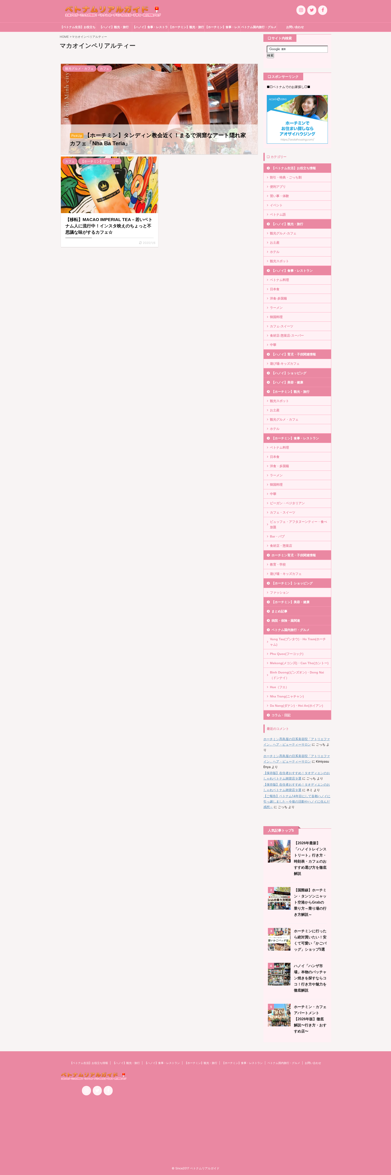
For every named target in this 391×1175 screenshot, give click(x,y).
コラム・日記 (281, 715)
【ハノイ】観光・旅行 (114, 27)
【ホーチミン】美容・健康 (291, 602)
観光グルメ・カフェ (284, 419)
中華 (273, 345)
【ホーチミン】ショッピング (292, 583)
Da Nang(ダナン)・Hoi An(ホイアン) (296, 705)
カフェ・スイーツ (282, 512)
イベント (276, 205)
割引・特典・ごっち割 (286, 177)
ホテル (274, 252)
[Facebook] (322, 10)
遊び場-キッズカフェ (285, 363)
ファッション (279, 592)
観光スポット (279, 261)
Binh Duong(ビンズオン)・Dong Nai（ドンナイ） (297, 675)
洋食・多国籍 (279, 466)
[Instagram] (300, 10)
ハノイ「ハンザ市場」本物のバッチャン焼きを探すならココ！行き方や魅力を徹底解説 (310, 978)
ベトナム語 (278, 214)
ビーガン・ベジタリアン (287, 503)
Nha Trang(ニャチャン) (287, 696)
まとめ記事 (279, 611)
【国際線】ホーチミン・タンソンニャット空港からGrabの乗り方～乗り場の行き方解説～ (310, 902)
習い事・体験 (279, 196)
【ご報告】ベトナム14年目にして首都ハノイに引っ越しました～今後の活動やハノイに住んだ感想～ (296, 801)
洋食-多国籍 (278, 298)
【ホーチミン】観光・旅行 (186, 27)
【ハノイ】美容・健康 (287, 382)
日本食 (274, 289)
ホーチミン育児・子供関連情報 (294, 555)
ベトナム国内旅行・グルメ (259, 27)
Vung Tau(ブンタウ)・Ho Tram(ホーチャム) (298, 641)
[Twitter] (311, 10)
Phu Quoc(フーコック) (286, 654)
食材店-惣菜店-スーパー (287, 335)
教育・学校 (278, 564)
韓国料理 (276, 317)
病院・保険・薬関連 (286, 620)
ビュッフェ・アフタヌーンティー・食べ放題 (298, 524)
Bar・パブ (277, 536)
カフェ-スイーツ (281, 326)
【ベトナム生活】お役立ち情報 (77, 28)
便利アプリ (278, 186)
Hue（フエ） (279, 687)
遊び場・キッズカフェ (286, 574)
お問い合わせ (295, 27)
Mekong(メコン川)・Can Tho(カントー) (299, 663)
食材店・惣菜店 (281, 545)
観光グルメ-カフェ (283, 233)
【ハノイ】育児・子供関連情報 (294, 354)
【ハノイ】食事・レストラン (150, 28)
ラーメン (276, 307)
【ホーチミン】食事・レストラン (222, 28)
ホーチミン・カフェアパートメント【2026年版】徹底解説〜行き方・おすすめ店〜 (310, 1019)
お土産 (274, 242)
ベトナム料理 (279, 280)
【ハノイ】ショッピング (289, 373)
